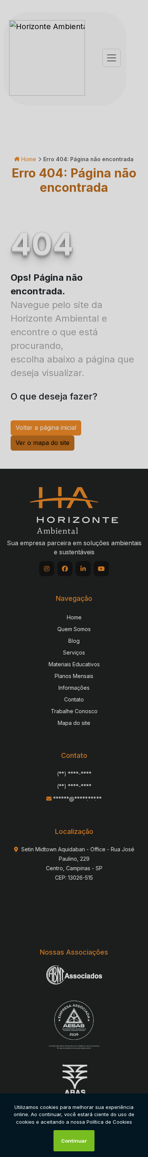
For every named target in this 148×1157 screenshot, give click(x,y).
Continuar (74, 1141)
